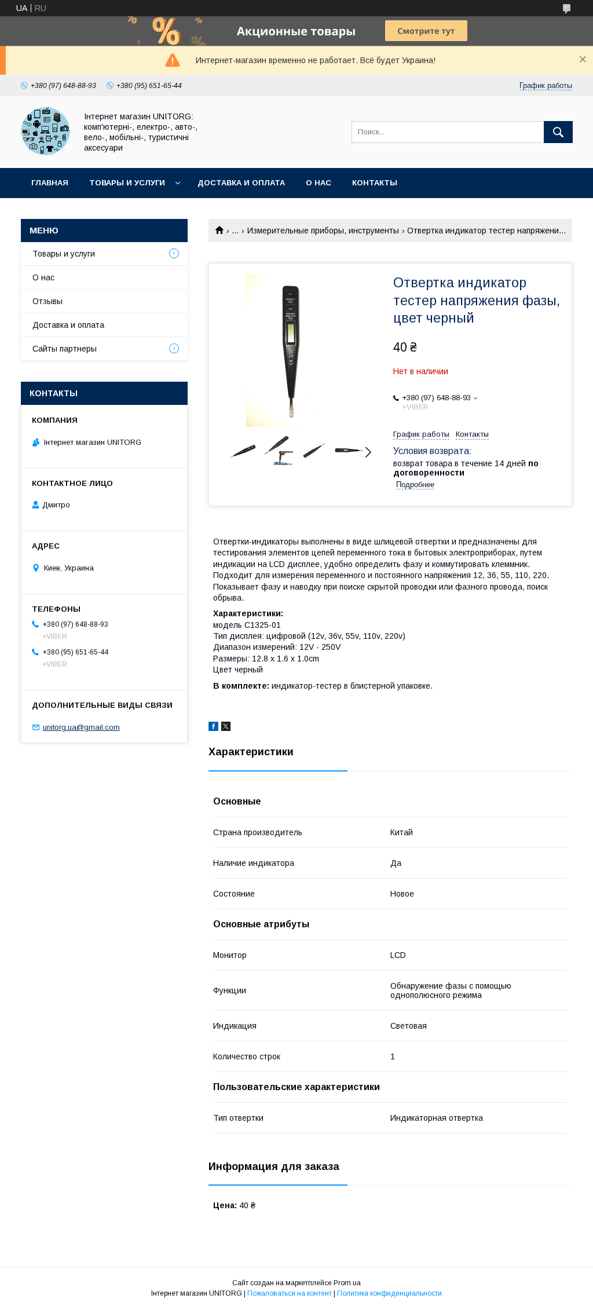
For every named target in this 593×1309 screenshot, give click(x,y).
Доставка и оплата (241, 182)
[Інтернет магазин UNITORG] (45, 153)
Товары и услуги (127, 182)
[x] (225, 728)
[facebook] (213, 728)
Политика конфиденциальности (389, 1293)
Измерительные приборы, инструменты (323, 230)
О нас (318, 182)
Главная (49, 182)
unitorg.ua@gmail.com (81, 727)
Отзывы (47, 301)
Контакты (374, 182)
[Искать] (558, 132)
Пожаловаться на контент (289, 1293)
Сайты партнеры (64, 348)
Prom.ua (347, 1283)
